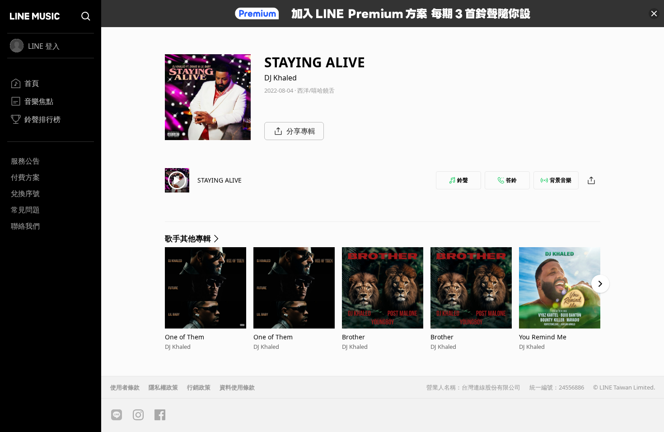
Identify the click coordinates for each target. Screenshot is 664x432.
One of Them (184, 337)
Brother (353, 337)
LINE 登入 (44, 46)
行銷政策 (198, 387)
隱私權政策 (163, 387)
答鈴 (511, 180)
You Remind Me (542, 337)
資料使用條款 (237, 387)
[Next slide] (600, 284)
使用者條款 (125, 387)
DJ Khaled (280, 78)
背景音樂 (560, 180)
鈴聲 (462, 180)
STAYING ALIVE (219, 180)
